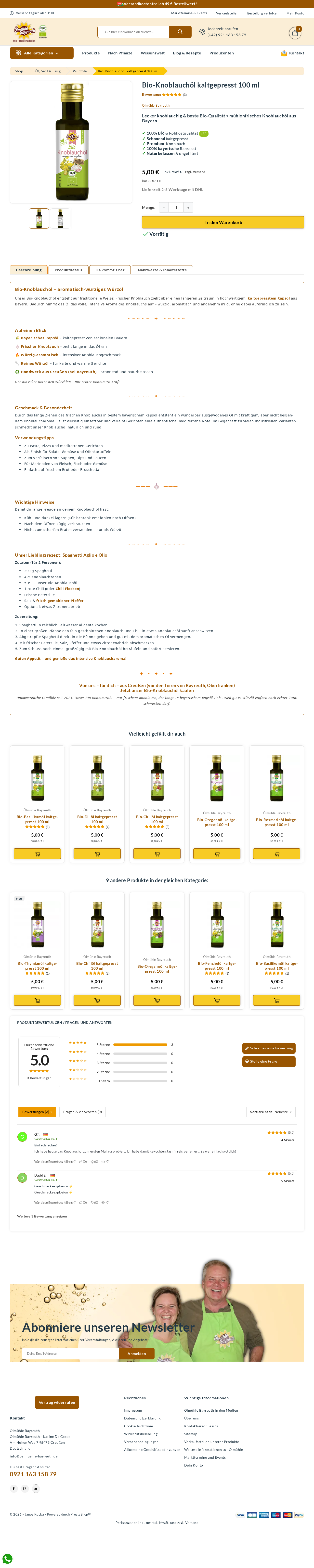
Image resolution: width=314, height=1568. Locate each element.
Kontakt (296, 52)
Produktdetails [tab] (68, 269)
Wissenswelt (153, 52)
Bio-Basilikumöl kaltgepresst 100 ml (37, 819)
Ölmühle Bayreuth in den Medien (211, 1410)
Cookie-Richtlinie (138, 1426)
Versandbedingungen (141, 1442)
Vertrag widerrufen (57, 1402)
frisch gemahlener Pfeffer (60, 600)
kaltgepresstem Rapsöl (269, 298)
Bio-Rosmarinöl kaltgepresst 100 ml (276, 822)
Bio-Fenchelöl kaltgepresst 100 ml (217, 965)
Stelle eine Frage (263, 1061)
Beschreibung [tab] (28, 269)
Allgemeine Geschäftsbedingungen (152, 1449)
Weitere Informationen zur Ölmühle (213, 1449)
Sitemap (190, 1434)
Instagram (25, 1489)
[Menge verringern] (164, 207)
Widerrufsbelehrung (140, 1434)
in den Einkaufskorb (37, 854)
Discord (36, 1489)
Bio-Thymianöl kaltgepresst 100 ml (37, 965)
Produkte (91, 52)
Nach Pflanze (120, 52)
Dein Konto (193, 1465)
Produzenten (221, 52)
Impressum (133, 1410)
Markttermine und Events (205, 1457)
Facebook (14, 1489)
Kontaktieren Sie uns (201, 1426)
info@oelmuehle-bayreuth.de (33, 1456)
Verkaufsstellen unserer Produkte (211, 1442)
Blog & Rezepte (187, 52)
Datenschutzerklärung (142, 1418)
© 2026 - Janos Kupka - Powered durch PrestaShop (50, 1514)
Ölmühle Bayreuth (156, 105)
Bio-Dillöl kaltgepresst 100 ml (97, 819)
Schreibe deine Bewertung (271, 1048)
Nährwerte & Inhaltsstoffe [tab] (162, 269)
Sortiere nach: (262, 1112)
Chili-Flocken (67, 588)
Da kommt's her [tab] (110, 269)
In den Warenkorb (223, 222)
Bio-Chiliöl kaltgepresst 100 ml (157, 819)
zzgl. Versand (195, 172)
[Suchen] (180, 32)
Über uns (191, 1418)
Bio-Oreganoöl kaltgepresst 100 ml (217, 822)
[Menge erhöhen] (188, 207)
